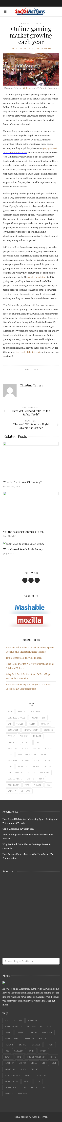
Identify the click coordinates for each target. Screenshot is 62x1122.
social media (15, 779)
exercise (48, 730)
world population (37, 277)
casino (32, 724)
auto (10, 712)
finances (12, 742)
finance (37, 736)
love (10, 767)
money (36, 767)
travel (37, 785)
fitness (26, 742)
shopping (44, 773)
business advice (16, 718)
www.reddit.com (26, 908)
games (25, 748)
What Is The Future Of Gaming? (22, 482)
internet (12, 761)
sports (30, 779)
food (38, 742)
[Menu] (5, 11)
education (13, 730)
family (11, 736)
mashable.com (26, 882)
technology (14, 785)
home (10, 754)
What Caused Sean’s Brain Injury (23, 549)
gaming (36, 748)
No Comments (44, 49)
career (20, 724)
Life (47, 761)
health (48, 748)
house (44, 754)
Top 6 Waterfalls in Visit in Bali (24, 657)
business (35, 712)
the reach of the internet (28, 352)
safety (31, 773)
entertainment (31, 730)
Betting (22, 712)
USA (48, 785)
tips (27, 785)
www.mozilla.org (26, 895)
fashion (24, 736)
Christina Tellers (22, 49)
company (45, 724)
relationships (15, 773)
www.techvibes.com (26, 921)
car (9, 724)
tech (41, 779)
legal (37, 761)
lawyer (25, 761)
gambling (12, 748)
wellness (25, 791)
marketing (23, 767)
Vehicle (12, 791)
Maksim (27, 88)
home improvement (27, 754)
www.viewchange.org (26, 934)
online (47, 767)
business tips (37, 718)
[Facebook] (24, 580)
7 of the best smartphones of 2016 (23, 531)
